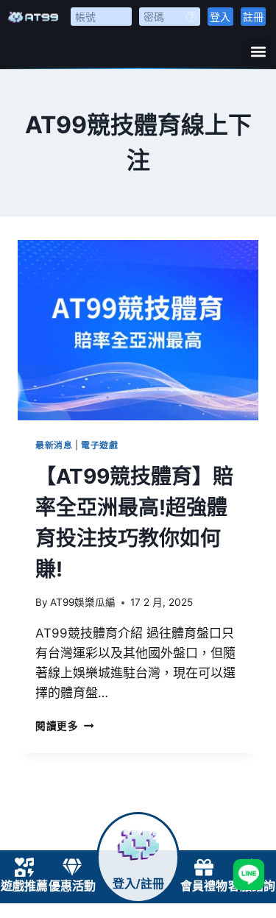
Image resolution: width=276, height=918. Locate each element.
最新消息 (53, 445)
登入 (220, 16)
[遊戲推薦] (24, 867)
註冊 (253, 16)
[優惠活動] (72, 867)
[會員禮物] (203, 867)
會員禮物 (203, 886)
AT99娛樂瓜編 (83, 602)
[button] (258, 51)
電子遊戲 (99, 445)
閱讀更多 (64, 726)
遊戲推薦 (24, 886)
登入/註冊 (138, 884)
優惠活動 (72, 886)
